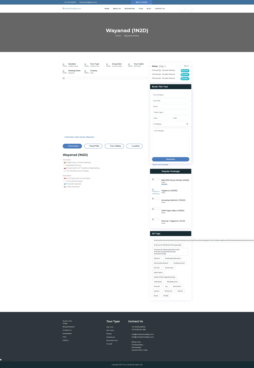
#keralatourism (172, 282)
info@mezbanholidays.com (143, 334)
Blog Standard (68, 327)
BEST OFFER (141, 2)
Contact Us (160, 9)
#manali (157, 286)
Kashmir (157, 258)
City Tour (110, 327)
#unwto (157, 268)
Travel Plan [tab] (94, 146)
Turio (124, 365)
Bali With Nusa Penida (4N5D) (175, 180)
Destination (130, 9)
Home (107, 9)
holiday (165, 296)
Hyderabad (158, 282)
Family (109, 334)
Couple (109, 344)
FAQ (64, 337)
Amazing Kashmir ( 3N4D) (173, 200)
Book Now (170, 159)
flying (156, 296)
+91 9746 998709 (70, 2)
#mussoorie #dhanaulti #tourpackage (167, 245)
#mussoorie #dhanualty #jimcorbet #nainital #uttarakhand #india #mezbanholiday (166, 252)
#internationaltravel (161, 263)
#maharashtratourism (173, 258)
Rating (155, 66)
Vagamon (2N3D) (169, 190)
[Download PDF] (186, 66)
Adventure (110, 337)
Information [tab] (73, 146)
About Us (117, 9)
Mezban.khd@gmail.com (88, 2)
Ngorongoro (158, 272)
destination (177, 286)
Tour (141, 9)
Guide (65, 323)
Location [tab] (135, 146)
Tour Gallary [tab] (115, 146)
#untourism (169, 268)
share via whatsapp (160, 165)
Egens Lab (138, 365)
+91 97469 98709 (138, 327)
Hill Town (110, 330)
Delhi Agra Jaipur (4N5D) (172, 211)
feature (180, 291)
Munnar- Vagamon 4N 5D (173, 221)
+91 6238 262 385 (139, 329)
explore (156, 291)
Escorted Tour (112, 340)
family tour (168, 291)
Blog (149, 9)
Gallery (65, 340)
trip (166, 286)
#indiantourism (179, 263)
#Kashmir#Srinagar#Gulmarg (164, 277)
